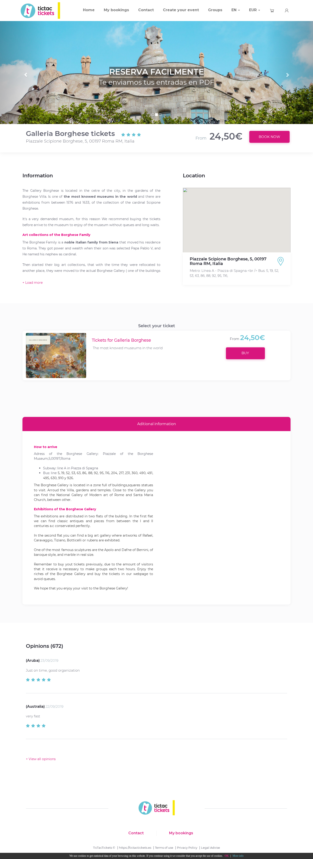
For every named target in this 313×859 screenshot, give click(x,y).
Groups (215, 10)
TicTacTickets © (104, 847)
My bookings (116, 10)
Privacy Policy (187, 847)
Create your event (181, 10)
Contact (146, 10)
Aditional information (156, 424)
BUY (245, 353)
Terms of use (164, 847)
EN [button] (234, 10)
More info (238, 855)
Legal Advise (210, 847)
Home (89, 10)
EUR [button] (253, 10)
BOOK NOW (269, 137)
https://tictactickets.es (135, 847)
